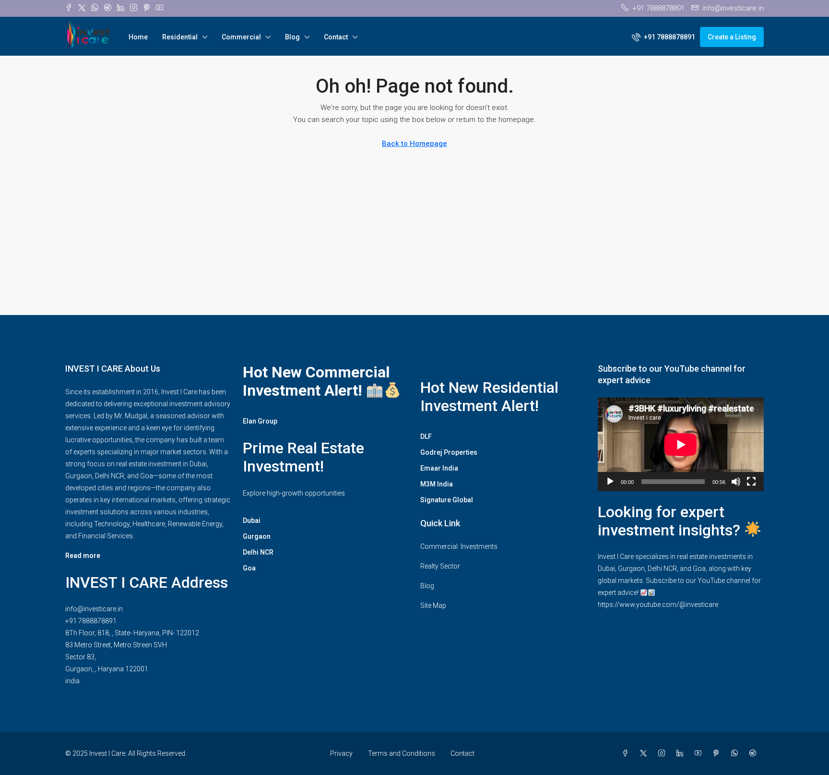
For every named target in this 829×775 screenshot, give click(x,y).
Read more (82, 555)
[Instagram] (663, 753)
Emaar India (439, 468)
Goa (249, 568)
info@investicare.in (94, 609)
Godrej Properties (448, 452)
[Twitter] (645, 753)
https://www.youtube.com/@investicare (658, 604)
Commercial (241, 37)
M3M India (436, 484)
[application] (681, 444)
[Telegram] (754, 753)
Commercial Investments (458, 546)
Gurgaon (257, 536)
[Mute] (736, 481)
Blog (292, 37)
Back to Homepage (414, 143)
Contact (336, 37)
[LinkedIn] (681, 753)
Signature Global (446, 500)
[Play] (610, 481)
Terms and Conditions (401, 753)
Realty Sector (440, 566)
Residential (180, 37)
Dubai (252, 520)
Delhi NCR (258, 552)
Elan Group (260, 421)
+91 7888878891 (91, 621)
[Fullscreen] (751, 481)
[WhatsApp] (736, 753)
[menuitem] (663, 37)
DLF (426, 436)
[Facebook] (627, 753)
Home (138, 37)
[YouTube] (700, 753)
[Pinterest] (718, 753)
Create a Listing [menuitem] (732, 37)
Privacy (341, 753)
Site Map (433, 605)
